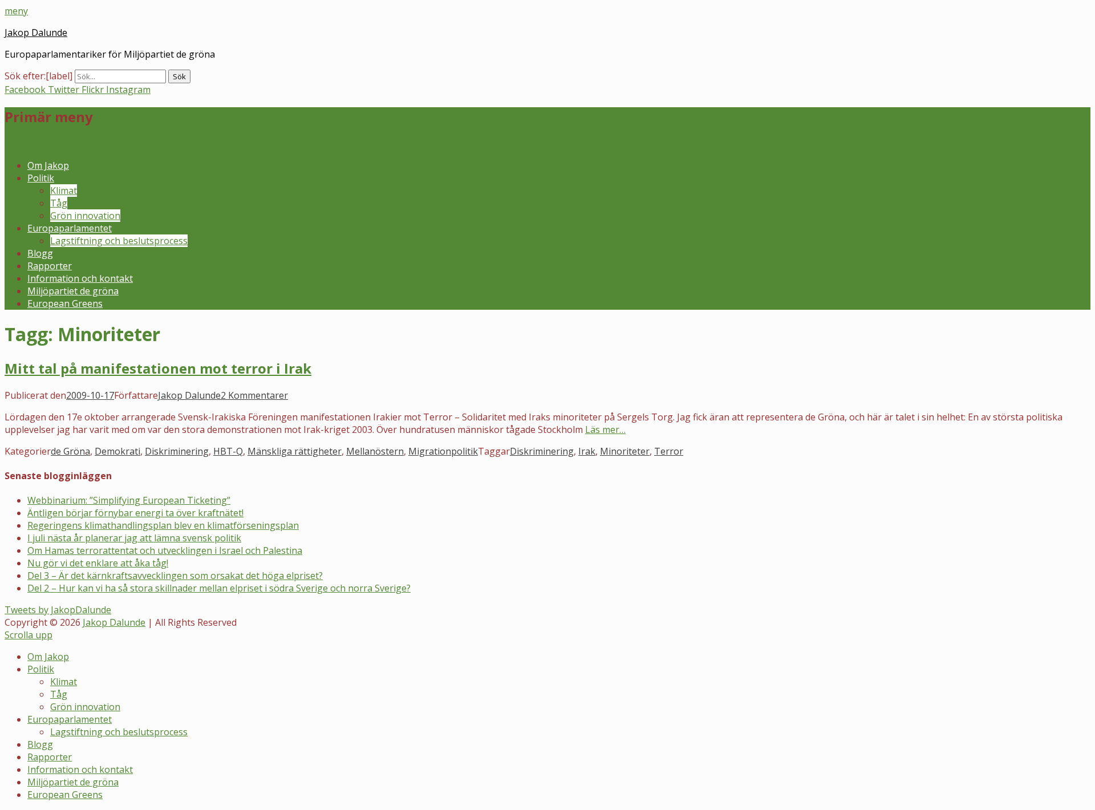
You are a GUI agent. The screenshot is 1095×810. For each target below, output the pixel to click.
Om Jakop (48, 165)
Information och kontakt (80, 278)
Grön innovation (85, 215)
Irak (586, 451)
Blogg (40, 253)
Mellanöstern (375, 451)
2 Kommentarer (254, 395)
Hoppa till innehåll (44, 143)
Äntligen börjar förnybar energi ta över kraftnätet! (135, 513)
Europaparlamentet (69, 228)
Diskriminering (177, 451)
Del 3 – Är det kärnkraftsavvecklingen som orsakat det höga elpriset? (175, 575)
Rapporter (49, 266)
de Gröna (70, 451)
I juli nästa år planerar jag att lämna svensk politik (134, 538)
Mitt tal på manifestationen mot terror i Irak (158, 368)
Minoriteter (625, 451)
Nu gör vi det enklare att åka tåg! (97, 563)
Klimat (63, 190)
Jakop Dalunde (36, 32)
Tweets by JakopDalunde (58, 610)
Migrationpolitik (443, 451)
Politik (40, 178)
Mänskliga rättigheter (295, 451)
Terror (668, 451)
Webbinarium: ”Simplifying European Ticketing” (128, 500)
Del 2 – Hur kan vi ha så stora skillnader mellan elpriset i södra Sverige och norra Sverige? (219, 588)
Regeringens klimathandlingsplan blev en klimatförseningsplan (163, 525)
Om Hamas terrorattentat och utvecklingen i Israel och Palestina (164, 550)
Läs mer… (605, 429)
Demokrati (117, 451)
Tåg (58, 203)
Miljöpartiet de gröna (73, 291)
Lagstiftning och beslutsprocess (119, 240)
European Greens (65, 303)
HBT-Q (228, 451)
